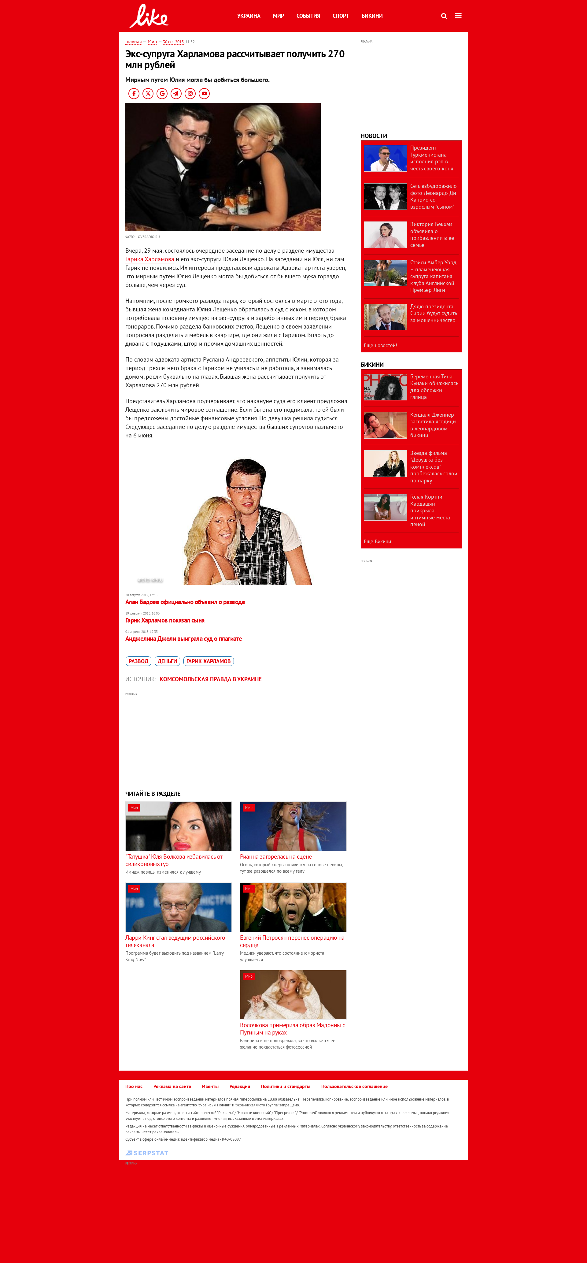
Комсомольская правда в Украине (211, 679)
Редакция (240, 1086)
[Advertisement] (236, 740)
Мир (278, 15)
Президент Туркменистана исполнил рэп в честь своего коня (431, 158)
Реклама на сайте (172, 1086)
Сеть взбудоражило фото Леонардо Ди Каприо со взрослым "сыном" (433, 196)
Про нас (133, 1086)
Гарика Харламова (149, 259)
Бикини (372, 15)
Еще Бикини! (378, 541)
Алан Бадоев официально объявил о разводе (185, 602)
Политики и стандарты (285, 1086)
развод (138, 661)
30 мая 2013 (173, 41)
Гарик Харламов (208, 661)
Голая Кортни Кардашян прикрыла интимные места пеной (430, 510)
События (308, 15)
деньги (167, 661)
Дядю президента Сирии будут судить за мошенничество (433, 313)
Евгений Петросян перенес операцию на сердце (292, 941)
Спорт (341, 15)
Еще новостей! (380, 345)
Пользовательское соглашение (354, 1086)
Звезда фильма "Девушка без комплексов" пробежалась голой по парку (433, 466)
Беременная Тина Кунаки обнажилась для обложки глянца (434, 387)
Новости (374, 136)
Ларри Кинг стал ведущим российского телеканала (175, 941)
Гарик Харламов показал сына (165, 620)
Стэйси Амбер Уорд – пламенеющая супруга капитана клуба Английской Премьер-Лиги (433, 276)
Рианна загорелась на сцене (276, 856)
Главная (133, 41)
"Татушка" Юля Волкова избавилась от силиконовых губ (173, 860)
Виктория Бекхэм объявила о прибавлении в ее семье (432, 234)
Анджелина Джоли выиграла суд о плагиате (183, 638)
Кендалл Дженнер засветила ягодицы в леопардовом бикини (433, 425)
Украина (248, 15)
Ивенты (210, 1086)
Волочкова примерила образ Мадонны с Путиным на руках (292, 1028)
